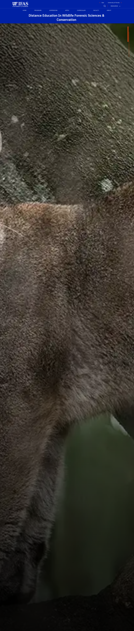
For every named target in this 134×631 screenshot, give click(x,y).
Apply (67, 10)
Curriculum (81, 10)
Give (103, 2)
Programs (37, 10)
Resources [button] (114, 6)
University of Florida (113, 2)
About (109, 10)
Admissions (53, 10)
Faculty (96, 10)
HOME (24, 10)
